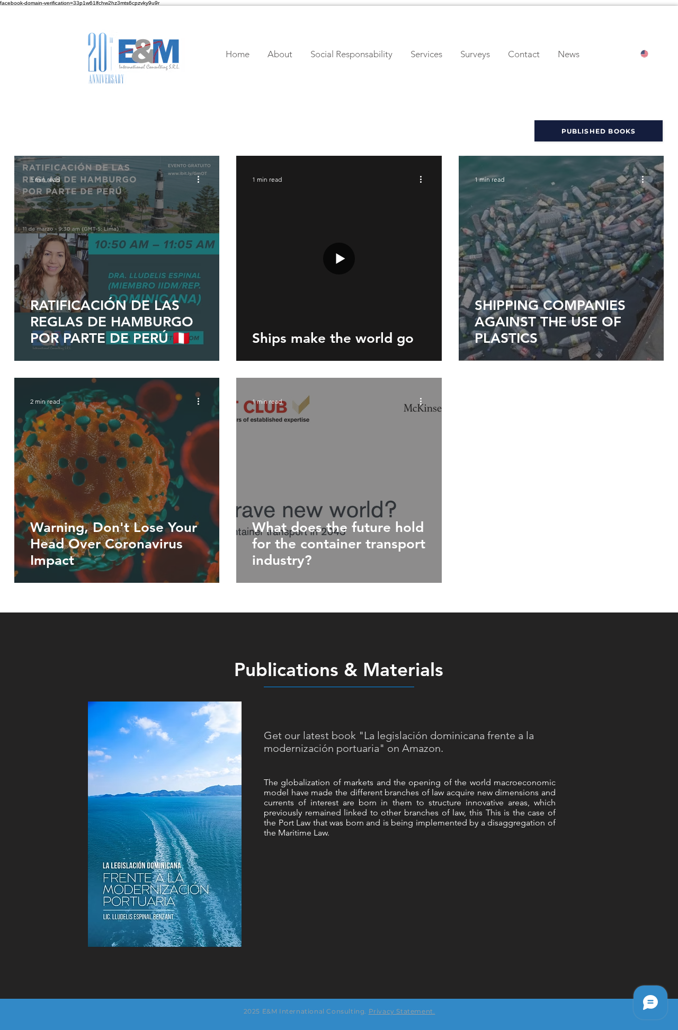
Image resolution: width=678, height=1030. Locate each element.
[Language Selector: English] (653, 54)
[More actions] (201, 179)
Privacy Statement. (402, 1011)
